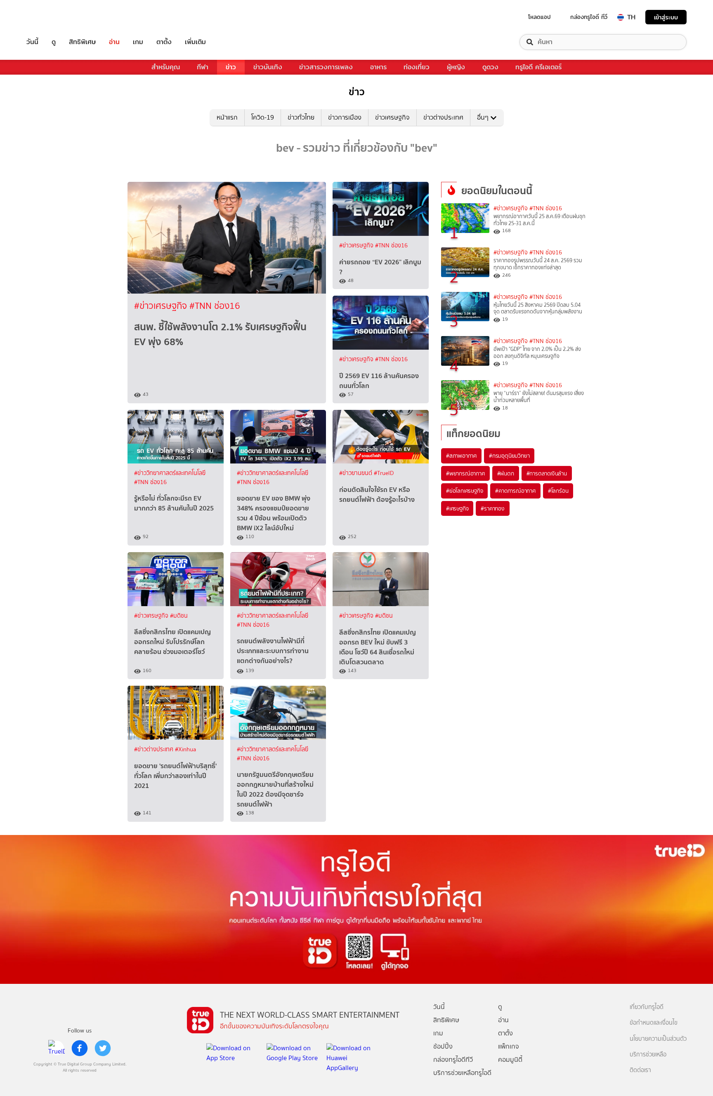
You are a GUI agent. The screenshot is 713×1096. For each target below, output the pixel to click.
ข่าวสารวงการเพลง (326, 67)
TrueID (51, 17)
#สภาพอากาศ (461, 456)
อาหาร (378, 67)
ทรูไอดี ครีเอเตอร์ (538, 67)
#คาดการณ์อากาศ (515, 491)
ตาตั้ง (164, 42)
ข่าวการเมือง (344, 117)
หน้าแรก (227, 117)
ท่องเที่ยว (417, 67)
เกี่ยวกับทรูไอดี (646, 1007)
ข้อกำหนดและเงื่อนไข (654, 1022)
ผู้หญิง (456, 67)
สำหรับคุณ (165, 67)
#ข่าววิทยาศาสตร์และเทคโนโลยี (169, 473)
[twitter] (102, 1048)
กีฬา (202, 67)
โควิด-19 (262, 117)
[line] (56, 1048)
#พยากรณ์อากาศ (465, 473)
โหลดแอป (539, 17)
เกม (138, 42)
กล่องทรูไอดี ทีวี (588, 17)
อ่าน (114, 42)
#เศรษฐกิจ (457, 508)
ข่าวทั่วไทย (301, 117)
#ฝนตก (505, 473)
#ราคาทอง (492, 508)
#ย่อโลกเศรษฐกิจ (464, 491)
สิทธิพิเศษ (82, 42)
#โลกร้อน (558, 491)
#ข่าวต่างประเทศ (154, 749)
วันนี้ (32, 42)
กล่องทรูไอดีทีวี (453, 1059)
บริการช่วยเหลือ (648, 1054)
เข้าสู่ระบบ (666, 17)
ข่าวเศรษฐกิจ (392, 117)
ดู (54, 42)
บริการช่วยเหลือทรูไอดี (462, 1072)
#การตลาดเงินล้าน (546, 473)
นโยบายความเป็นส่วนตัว (658, 1039)
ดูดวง (490, 67)
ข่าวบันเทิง (267, 67)
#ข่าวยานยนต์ (356, 473)
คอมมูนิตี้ (510, 1059)
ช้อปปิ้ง (443, 1046)
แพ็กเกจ (508, 1046)
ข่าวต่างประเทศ (443, 117)
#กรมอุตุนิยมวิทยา (509, 456)
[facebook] (79, 1048)
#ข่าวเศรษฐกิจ (161, 306)
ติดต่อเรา (640, 1070)
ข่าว (231, 67)
